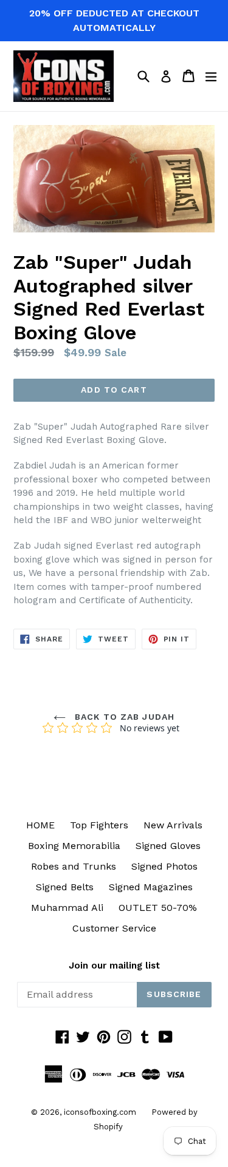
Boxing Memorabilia (74, 845)
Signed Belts (65, 887)
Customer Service (114, 928)
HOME (40, 825)
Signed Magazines (151, 887)
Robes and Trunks (73, 866)
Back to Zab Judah (123, 717)
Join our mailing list (114, 965)
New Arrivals (172, 825)
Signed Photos (164, 866)
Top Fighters (99, 825)
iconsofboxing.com (100, 1112)
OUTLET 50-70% (158, 907)
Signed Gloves (168, 845)
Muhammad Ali (67, 907)
